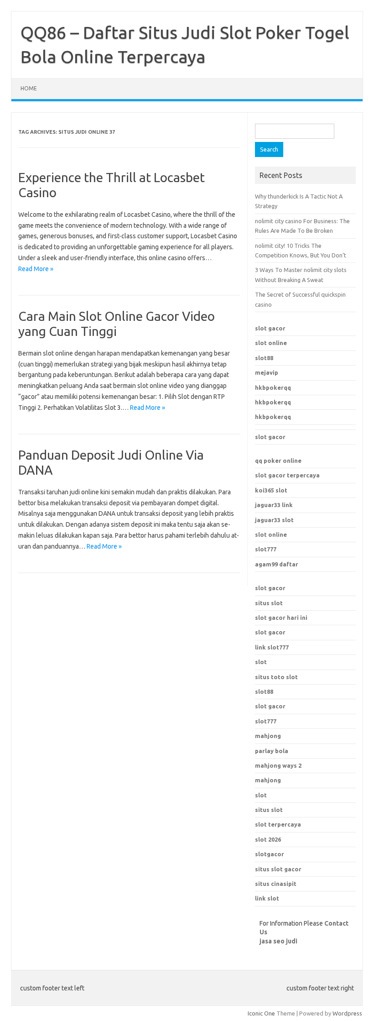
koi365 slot (271, 490)
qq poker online (278, 460)
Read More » (35, 268)
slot (261, 662)
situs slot (269, 603)
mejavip (266, 372)
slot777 (265, 549)
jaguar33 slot (274, 520)
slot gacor (270, 328)
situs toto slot (276, 677)
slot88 (264, 358)
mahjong (268, 780)
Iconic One (261, 1013)
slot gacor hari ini (281, 617)
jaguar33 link (274, 505)
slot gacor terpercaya (287, 475)
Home (29, 88)
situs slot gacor (278, 869)
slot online (271, 343)
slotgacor (269, 854)
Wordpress (347, 1013)
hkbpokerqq (273, 387)
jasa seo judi (278, 941)
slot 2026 (268, 839)
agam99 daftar (276, 564)
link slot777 (272, 647)
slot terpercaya (278, 824)
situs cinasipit (275, 883)
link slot (267, 898)
